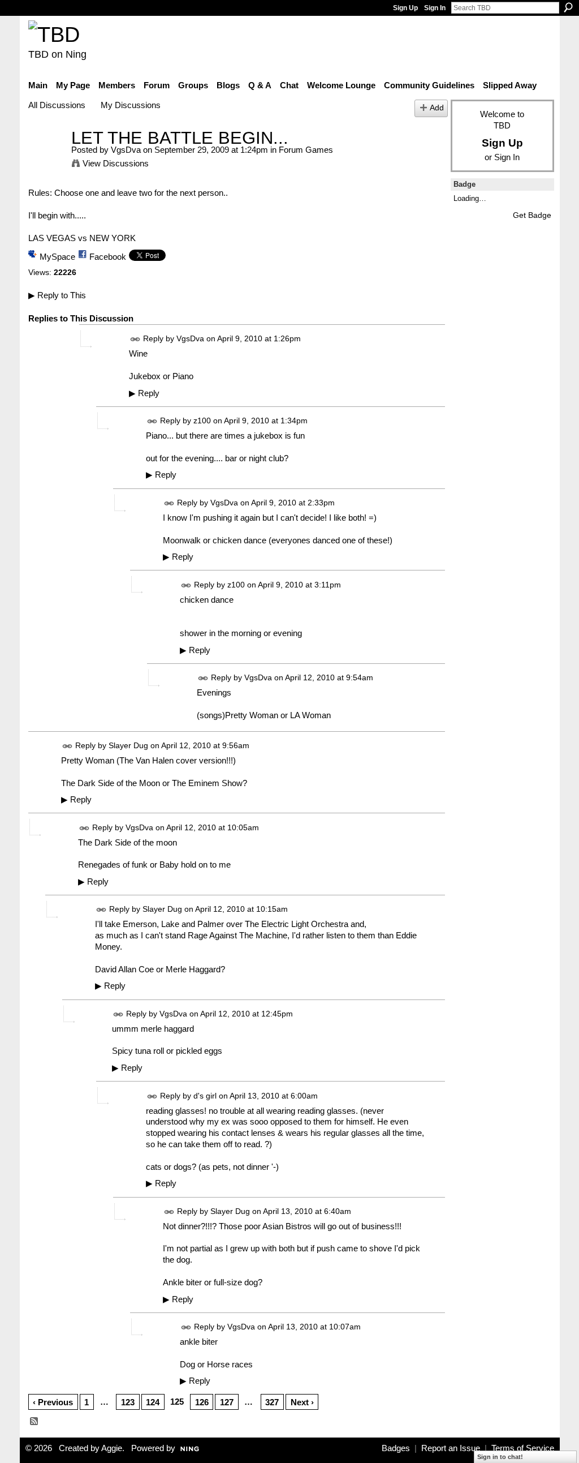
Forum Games (306, 150)
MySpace (57, 256)
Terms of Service (522, 1448)
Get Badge (532, 215)
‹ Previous (53, 1402)
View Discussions (116, 163)
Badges (396, 1448)
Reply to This (57, 295)
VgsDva (126, 150)
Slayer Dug (128, 745)
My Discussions (131, 105)
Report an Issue (450, 1448)
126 (202, 1402)
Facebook (107, 256)
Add (437, 108)
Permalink (135, 339)
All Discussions (56, 105)
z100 (202, 420)
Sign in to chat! (500, 1456)
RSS (34, 1422)
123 (128, 1402)
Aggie (111, 1448)
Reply (144, 393)
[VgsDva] (46, 159)
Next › (302, 1402)
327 (272, 1402)
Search (568, 7)
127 (227, 1402)
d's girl (205, 1095)
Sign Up (405, 8)
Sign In (435, 8)
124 (152, 1402)
